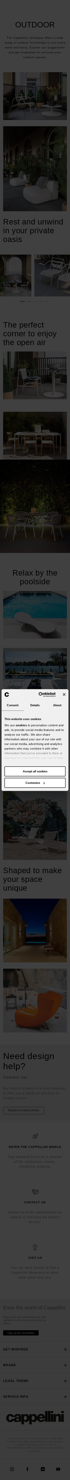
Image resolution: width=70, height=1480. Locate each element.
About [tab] (57, 705)
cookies (21, 725)
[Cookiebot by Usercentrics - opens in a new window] (41, 694)
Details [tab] (35, 705)
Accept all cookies (35, 771)
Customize (32, 782)
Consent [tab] (12, 705)
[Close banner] (64, 694)
